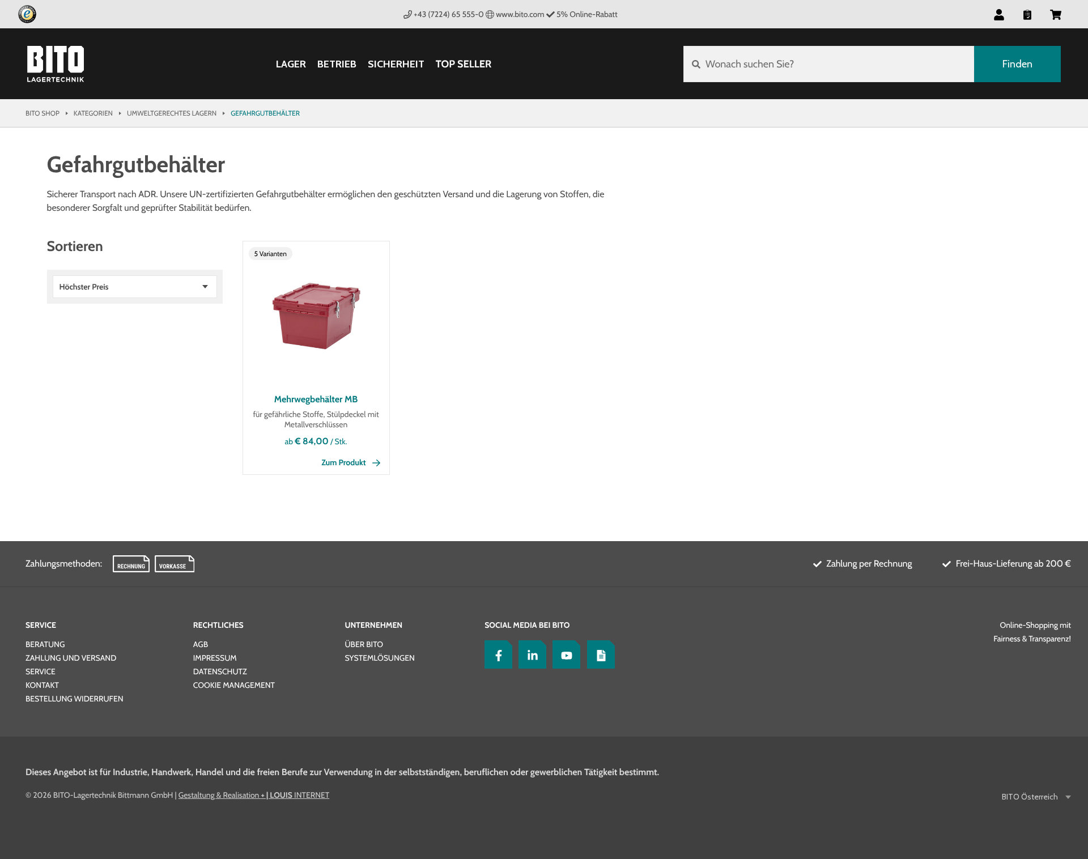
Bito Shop (43, 113)
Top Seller (463, 64)
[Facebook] (495, 654)
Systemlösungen (379, 658)
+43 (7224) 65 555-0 (449, 14)
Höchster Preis (84, 287)
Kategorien (93, 113)
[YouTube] (563, 654)
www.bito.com (520, 14)
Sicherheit (396, 64)
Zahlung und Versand (71, 658)
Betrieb (336, 64)
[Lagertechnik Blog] (598, 654)
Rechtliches (218, 625)
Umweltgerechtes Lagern (171, 113)
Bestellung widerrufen (75, 699)
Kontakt (42, 685)
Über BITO (364, 644)
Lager (291, 64)
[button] (1056, 14)
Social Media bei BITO (527, 625)
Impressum (215, 658)
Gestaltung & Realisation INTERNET (253, 795)
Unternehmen (373, 625)
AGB (200, 644)
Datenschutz (220, 671)
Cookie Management (234, 685)
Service (41, 625)
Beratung (45, 644)
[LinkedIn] (529, 654)
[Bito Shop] (55, 64)
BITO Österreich (1030, 797)
